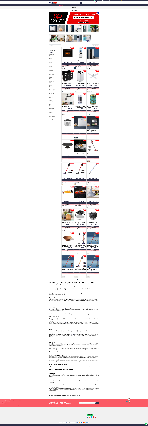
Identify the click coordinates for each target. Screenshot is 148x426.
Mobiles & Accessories (52, 109)
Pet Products (51, 69)
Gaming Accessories (52, 89)
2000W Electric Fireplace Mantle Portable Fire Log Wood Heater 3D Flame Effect (67, 61)
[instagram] (89, 417)
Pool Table (50, 96)
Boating (50, 78)
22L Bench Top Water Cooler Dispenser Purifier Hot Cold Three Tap (80, 60)
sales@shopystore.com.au (92, 410)
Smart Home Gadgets (52, 116)
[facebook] (87, 417)
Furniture (50, 57)
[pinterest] (95, 417)
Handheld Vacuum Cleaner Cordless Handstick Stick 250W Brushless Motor (67, 269)
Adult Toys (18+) (51, 81)
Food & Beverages (51, 92)
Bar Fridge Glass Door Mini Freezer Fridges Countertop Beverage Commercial (92, 130)
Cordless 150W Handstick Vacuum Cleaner (66, 176)
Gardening (50, 63)
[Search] (81, 3)
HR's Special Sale (51, 108)
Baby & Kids (51, 59)
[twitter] (91, 417)
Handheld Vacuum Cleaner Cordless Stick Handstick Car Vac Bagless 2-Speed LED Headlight (80, 269)
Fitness (50, 61)
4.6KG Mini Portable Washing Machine (80, 83)
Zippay (50, 412)
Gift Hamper (51, 105)
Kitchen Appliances (51, 67)
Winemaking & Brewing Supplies (53, 119)
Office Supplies (51, 111)
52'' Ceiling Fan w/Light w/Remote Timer (93, 83)
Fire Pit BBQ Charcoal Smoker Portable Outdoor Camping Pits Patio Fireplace (80, 223)
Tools (50, 73)
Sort (90, 45)
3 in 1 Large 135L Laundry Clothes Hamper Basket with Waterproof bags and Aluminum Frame (67, 84)
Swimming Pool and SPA (52, 77)
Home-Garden (51, 65)
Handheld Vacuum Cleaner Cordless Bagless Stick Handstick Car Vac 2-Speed (93, 246)
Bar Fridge (76, 129)
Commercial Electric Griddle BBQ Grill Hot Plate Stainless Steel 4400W (80, 153)
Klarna (50, 413)
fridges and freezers (62, 313)
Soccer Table (51, 97)
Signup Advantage (51, 415)
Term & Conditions (77, 415)
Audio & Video (51, 85)
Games (50, 88)
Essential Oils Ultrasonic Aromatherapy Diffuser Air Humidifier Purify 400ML (67, 223)
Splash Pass (51, 414)
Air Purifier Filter (64, 129)
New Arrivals (51, 55)
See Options (67, 64)
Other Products (51, 112)
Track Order (76, 416)
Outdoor (50, 62)
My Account (76, 410)
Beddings (50, 58)
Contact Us (74, 5)
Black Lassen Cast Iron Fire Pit (66, 152)
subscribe (96, 402)
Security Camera (51, 74)
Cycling (50, 82)
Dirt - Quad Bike (51, 93)
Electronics (50, 86)
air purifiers (64, 291)
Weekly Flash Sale (64, 415)
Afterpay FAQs (51, 411)
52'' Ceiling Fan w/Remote (65, 106)
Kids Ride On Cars (64, 413)
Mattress (63, 412)
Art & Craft (50, 100)
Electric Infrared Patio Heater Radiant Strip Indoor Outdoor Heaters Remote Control (67, 200)
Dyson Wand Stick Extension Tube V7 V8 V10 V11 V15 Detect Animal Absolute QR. (93, 177)
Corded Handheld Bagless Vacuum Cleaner (92, 153)
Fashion (50, 104)
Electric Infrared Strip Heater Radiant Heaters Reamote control (80, 199)
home (58, 5)
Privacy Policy (76, 413)
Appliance (50, 66)
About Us (64, 5)
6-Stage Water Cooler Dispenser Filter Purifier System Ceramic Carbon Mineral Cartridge (80, 107)
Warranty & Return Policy (78, 412)
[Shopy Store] (53, 2)
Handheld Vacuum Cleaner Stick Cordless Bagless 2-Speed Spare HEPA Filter (93, 269)
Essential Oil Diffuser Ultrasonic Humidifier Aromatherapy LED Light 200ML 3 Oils (92, 200)
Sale (61, 5)
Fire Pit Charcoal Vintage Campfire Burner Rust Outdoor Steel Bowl (67, 246)
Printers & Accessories (52, 115)
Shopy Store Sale (51, 54)
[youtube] (93, 417)
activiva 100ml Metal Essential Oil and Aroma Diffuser (92, 107)
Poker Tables (51, 94)
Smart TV (50, 117)
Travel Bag (50, 71)
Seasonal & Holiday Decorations (53, 90)
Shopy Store (73, 424)
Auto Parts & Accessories (52, 101)
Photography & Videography (53, 113)
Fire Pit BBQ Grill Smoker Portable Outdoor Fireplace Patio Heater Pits (92, 223)
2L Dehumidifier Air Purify (90, 60)
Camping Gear (51, 70)
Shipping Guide (76, 414)
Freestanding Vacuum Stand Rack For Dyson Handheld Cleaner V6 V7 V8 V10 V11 (80, 246)
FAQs (75, 417)
